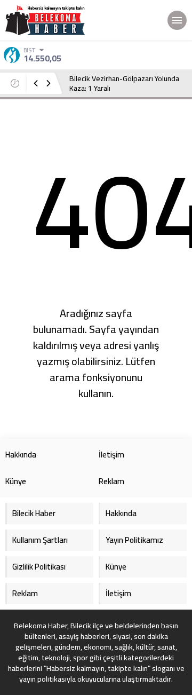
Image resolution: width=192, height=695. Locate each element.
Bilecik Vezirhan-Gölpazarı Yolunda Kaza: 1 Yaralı (124, 83)
